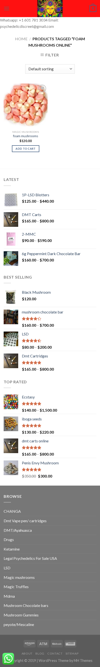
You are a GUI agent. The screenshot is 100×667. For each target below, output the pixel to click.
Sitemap (72, 653)
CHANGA (12, 511)
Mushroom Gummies (21, 615)
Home (21, 38)
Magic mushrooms (19, 577)
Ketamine (12, 549)
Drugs (9, 539)
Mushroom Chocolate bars (26, 605)
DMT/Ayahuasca (18, 530)
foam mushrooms (25, 136)
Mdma (9, 596)
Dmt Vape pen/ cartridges (25, 520)
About (27, 653)
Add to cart (26, 148)
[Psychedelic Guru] (50, 8)
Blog (39, 653)
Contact (54, 653)
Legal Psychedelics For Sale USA (30, 558)
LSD (7, 567)
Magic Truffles (16, 586)
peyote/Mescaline (19, 624)
